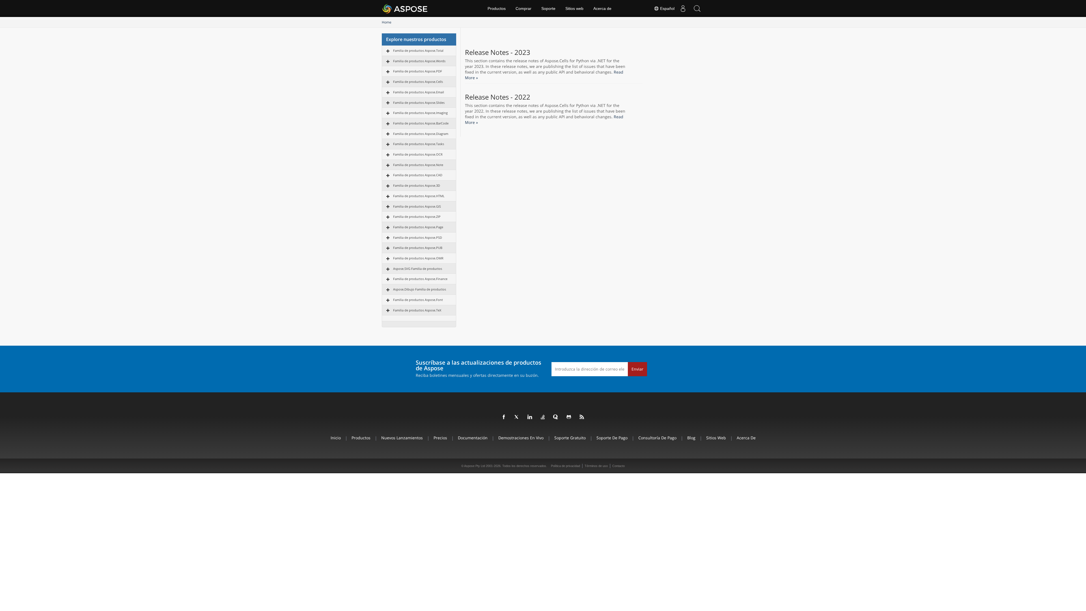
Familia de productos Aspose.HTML (419, 196)
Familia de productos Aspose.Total (418, 50)
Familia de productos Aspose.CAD (417, 175)
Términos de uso (596, 466)
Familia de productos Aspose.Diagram (420, 134)
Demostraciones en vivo (521, 437)
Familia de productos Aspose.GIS (417, 206)
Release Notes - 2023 (497, 52)
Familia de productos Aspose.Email (418, 92)
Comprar (523, 8)
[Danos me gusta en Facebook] (504, 417)
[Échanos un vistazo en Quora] (556, 417)
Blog (691, 437)
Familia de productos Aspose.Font (418, 300)
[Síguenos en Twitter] (517, 417)
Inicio (336, 437)
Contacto (618, 466)
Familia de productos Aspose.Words (419, 61)
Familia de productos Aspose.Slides (419, 102)
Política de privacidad (565, 466)
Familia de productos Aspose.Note (418, 165)
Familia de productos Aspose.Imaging (420, 113)
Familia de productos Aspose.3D (416, 185)
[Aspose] (405, 8)
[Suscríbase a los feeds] (582, 417)
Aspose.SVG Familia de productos (417, 268)
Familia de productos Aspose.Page (418, 227)
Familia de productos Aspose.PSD (417, 237)
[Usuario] (683, 8)
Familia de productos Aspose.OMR (418, 258)
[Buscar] (697, 8)
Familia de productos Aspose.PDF (417, 71)
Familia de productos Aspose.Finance (420, 279)
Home (386, 22)
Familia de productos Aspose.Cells (418, 81)
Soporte (548, 8)
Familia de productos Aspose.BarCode (421, 123)
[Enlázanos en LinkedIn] (530, 417)
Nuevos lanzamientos (402, 437)
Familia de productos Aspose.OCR (418, 154)
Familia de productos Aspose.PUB (417, 248)
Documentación (473, 437)
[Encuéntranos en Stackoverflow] (543, 417)
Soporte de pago (612, 437)
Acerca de (602, 8)
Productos (497, 8)
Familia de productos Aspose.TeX (417, 310)
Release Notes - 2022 (497, 97)
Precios (440, 437)
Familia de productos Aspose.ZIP (417, 216)
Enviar (637, 369)
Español (667, 8)
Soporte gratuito (570, 437)
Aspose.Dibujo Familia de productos (419, 289)
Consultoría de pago (657, 437)
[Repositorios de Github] (569, 417)
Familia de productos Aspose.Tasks (418, 144)
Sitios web (574, 8)
